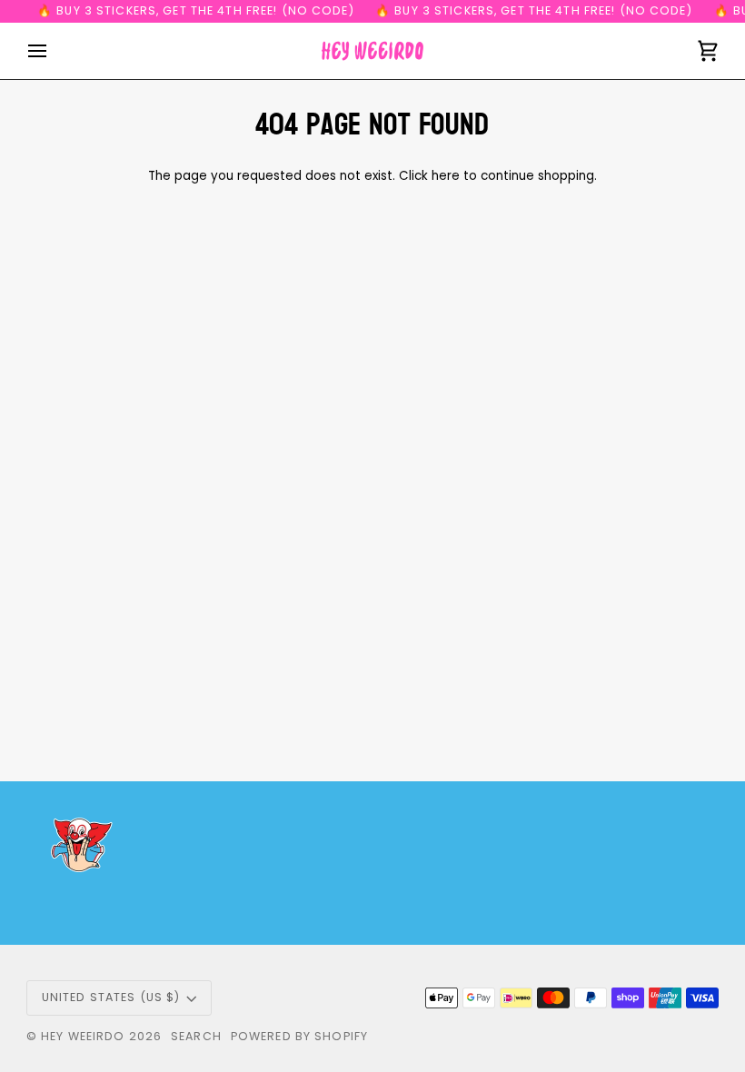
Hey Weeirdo (82, 1036)
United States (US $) (111, 997)
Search (196, 1036)
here (446, 175)
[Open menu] (53, 51)
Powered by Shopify (299, 1036)
